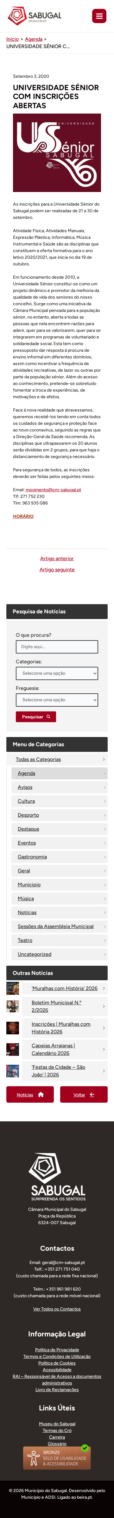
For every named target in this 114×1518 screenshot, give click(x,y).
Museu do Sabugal (57, 1424)
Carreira (57, 1437)
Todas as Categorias (38, 759)
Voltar (79, 1095)
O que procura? (33, 635)
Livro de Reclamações (57, 1389)
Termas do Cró (57, 1430)
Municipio (29, 885)
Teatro (25, 940)
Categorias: (29, 662)
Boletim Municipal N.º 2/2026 (56, 1006)
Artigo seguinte (57, 569)
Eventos (27, 843)
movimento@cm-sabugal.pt (53, 490)
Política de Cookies (57, 1363)
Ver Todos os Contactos (57, 1309)
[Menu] (99, 16)
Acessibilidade (57, 1369)
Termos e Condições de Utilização (57, 1356)
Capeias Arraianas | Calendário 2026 (53, 1049)
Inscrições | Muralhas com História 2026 (61, 1028)
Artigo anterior (57, 558)
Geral (24, 871)
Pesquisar (32, 717)
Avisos (25, 787)
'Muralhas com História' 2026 (65, 988)
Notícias (27, 912)
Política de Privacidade (57, 1350)
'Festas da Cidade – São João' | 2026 (58, 1071)
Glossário (57, 1444)
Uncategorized (34, 954)
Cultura (26, 801)
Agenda (26, 773)
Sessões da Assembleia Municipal (56, 926)
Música (26, 898)
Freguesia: (27, 688)
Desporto (28, 815)
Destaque (28, 829)
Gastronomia (32, 857)
